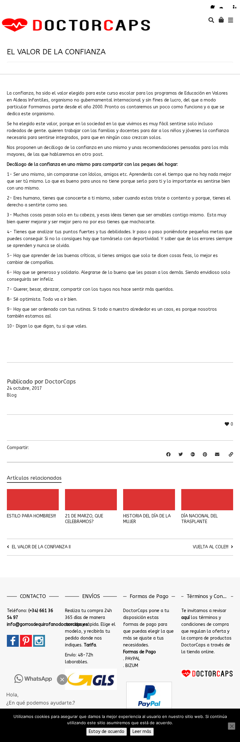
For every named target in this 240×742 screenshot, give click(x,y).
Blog (12, 395)
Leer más (141, 731)
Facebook (214, 4)
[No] (231, 726)
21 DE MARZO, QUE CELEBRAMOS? (84, 518)
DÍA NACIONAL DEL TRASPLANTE (199, 518)
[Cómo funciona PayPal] (149, 695)
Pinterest (232, 4)
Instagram (223, 4)
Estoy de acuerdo (106, 731)
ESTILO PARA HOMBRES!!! (31, 516)
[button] (62, 679)
